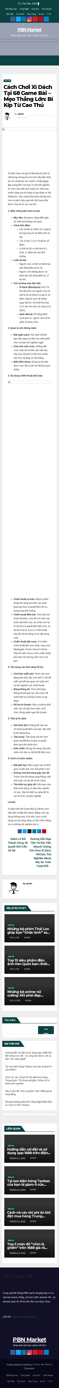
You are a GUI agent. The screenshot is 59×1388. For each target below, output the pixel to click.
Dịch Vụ (11, 1145)
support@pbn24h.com (24, 1317)
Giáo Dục (35, 9)
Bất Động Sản (11, 9)
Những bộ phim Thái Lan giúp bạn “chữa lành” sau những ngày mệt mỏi (28, 932)
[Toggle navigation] (54, 60)
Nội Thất (9, 14)
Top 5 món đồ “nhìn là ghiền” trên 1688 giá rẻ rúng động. (26, 1247)
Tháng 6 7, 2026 (17, 1158)
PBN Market (29, 29)
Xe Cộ (41, 14)
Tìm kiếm (10, 1020)
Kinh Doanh (47, 9)
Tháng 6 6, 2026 (17, 1190)
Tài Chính (20, 14)
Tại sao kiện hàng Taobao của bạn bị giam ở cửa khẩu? (28, 1184)
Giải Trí (7, 80)
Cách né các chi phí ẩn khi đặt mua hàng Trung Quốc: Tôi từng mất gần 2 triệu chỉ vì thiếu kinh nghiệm (27, 1080)
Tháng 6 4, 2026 (17, 1221)
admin (21, 114)
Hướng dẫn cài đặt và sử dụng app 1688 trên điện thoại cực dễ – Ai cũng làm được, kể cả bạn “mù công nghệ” (28, 1055)
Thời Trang (31, 14)
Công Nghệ (24, 9)
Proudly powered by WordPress (20, 1364)
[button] (48, 60)
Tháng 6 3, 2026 (17, 1253)
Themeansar (29, 1368)
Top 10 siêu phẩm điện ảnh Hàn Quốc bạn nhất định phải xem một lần (27, 964)
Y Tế (49, 14)
